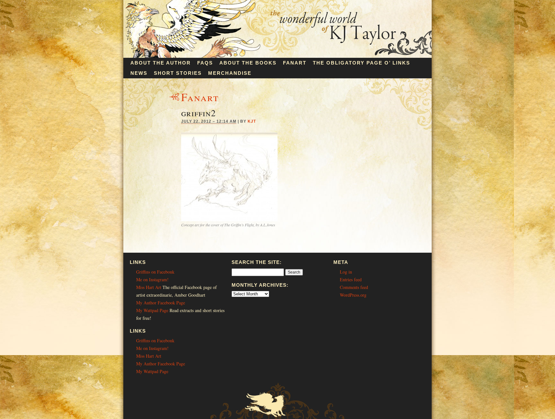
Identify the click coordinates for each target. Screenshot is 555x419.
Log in (346, 272)
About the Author (160, 62)
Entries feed (351, 279)
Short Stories (178, 73)
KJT (252, 121)
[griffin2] (229, 219)
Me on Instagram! (152, 279)
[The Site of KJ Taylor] (277, 56)
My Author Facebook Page (160, 303)
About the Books (248, 62)
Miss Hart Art (148, 287)
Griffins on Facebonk (155, 272)
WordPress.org (353, 295)
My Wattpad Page (152, 310)
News (138, 73)
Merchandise (229, 73)
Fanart (294, 62)
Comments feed (354, 287)
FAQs (205, 62)
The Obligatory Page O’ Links (361, 62)
